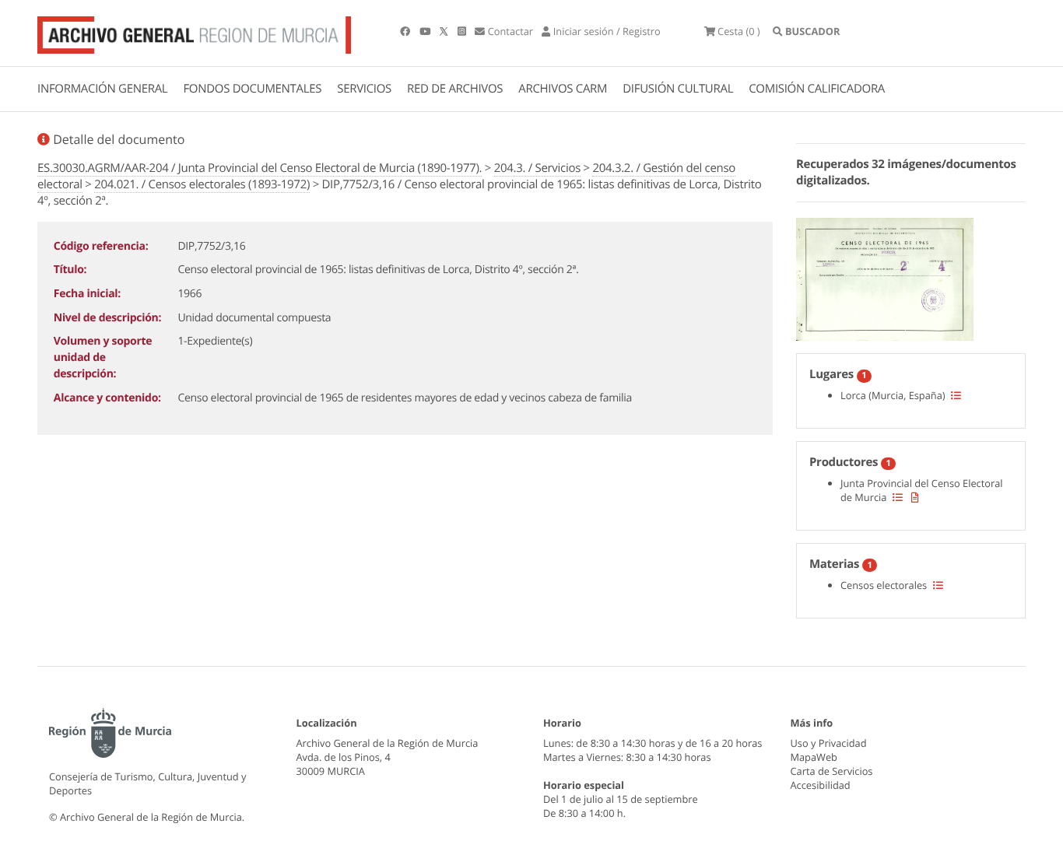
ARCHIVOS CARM (562, 88)
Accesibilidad (821, 785)
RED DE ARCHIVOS (455, 88)
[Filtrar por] (956, 395)
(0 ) (738, 31)
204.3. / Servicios (537, 168)
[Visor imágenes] (885, 277)
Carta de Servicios (832, 771)
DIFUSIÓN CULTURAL (678, 88)
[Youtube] (426, 31)
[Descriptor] (915, 497)
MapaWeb (814, 757)
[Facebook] (406, 31)
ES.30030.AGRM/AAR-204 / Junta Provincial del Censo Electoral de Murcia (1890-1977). (259, 168)
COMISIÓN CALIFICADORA (817, 88)
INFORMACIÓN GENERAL (102, 88)
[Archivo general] (194, 32)
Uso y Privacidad (829, 743)
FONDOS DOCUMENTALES (252, 88)
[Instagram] (463, 31)
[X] (445, 31)
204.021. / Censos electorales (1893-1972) (202, 184)
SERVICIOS (364, 88)
